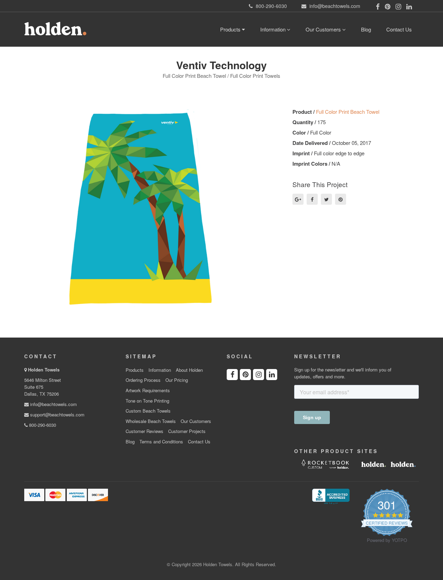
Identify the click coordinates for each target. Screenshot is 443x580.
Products (231, 29)
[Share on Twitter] (326, 199)
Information (273, 29)
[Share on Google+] (298, 199)
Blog (366, 29)
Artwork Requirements (148, 390)
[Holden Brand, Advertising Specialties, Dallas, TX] (331, 495)
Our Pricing (176, 380)
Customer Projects (187, 431)
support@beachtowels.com (56, 414)
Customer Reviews (144, 431)
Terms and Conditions (161, 442)
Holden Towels (44, 369)
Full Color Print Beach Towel (347, 111)
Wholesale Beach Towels (151, 421)
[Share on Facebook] (312, 199)
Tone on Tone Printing (147, 401)
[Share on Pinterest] (340, 199)
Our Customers (324, 29)
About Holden (189, 370)
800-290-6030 (42, 425)
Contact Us (399, 29)
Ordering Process (143, 380)
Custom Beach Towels (148, 411)
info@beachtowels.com (53, 404)
